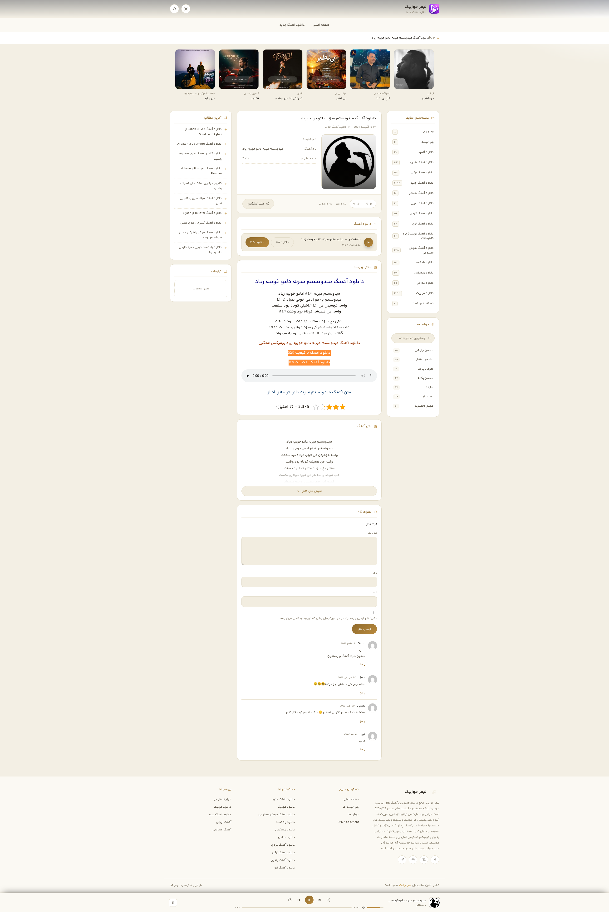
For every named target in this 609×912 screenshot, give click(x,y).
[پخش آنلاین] (401, 83)
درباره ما (354, 814)
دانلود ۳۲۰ (257, 242)
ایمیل (373, 592)
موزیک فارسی (222, 799)
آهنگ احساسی (221, 829)
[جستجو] (174, 8)
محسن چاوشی (424, 350)
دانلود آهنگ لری (423, 223)
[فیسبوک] (435, 859)
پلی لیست (427, 142)
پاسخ (362, 664)
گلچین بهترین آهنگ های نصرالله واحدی (201, 186)
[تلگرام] (402, 859)
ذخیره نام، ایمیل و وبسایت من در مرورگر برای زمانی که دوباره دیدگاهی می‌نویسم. (328, 618)
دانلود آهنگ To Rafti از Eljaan (202, 213)
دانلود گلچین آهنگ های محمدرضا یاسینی (200, 156)
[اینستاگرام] (413, 859)
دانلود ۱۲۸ (282, 242)
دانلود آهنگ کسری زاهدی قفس (201, 222)
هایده (429, 387)
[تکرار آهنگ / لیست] (290, 900)
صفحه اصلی (321, 24)
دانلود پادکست (424, 262)
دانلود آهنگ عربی (422, 203)
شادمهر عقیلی (424, 359)
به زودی (428, 131)
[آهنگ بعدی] (320, 900)
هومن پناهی (425, 368)
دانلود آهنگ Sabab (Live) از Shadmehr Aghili (203, 132)
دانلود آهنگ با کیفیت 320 (309, 353)
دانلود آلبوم (426, 152)
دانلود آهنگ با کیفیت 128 (309, 363)
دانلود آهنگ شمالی (421, 193)
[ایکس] (424, 859)
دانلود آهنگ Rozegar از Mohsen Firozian (201, 171)
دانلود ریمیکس (424, 272)
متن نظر (372, 533)
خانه (432, 37)
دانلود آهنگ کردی (422, 213)
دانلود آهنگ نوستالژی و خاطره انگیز (418, 236)
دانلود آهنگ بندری (421, 162)
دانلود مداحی (425, 283)
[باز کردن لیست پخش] (173, 903)
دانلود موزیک (425, 293)
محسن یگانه (425, 378)
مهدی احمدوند (424, 406)
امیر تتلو (427, 396)
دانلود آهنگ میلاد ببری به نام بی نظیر (201, 201)
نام (375, 573)
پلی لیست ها (351, 807)
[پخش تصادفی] (329, 900)
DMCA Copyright (348, 822)
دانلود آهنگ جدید (292, 24)
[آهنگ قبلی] (299, 900)
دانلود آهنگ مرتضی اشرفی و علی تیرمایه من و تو (200, 235)
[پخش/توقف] (309, 900)
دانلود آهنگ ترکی (422, 172)
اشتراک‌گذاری (255, 203)
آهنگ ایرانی (223, 822)
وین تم (174, 885)
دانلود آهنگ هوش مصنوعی (421, 250)
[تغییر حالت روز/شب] (185, 8)
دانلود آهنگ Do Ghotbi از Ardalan (199, 143)
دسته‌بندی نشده (423, 303)
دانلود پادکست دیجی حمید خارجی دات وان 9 (200, 250)
